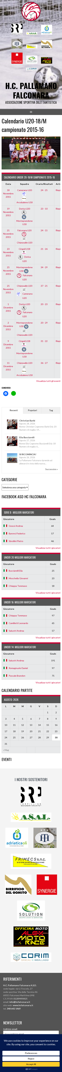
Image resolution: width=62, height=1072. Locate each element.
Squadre (24, 184)
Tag (51, 410)
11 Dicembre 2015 (8, 366)
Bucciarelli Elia (16, 570)
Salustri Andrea (16, 630)
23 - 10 (44, 208)
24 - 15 (44, 230)
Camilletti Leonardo (18, 623)
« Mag (6, 750)
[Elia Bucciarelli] (12, 445)
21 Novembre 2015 (8, 233)
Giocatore (8, 519)
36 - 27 (44, 363)
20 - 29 (44, 322)
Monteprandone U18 (24, 222)
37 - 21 (44, 285)
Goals (52, 519)
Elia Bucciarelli (26, 437)
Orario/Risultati (44, 184)
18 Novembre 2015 (8, 193)
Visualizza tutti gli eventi (48, 381)
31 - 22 (44, 341)
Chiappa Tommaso (18, 586)
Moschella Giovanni (18, 578)
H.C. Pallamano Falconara (31, 90)
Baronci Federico (17, 533)
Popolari (32, 410)
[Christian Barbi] (12, 429)
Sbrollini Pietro (16, 541)
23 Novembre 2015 (8, 252)
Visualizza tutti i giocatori (48, 548)
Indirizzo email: (10, 1029)
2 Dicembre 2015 (8, 326)
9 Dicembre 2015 (8, 344)
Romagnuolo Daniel (18, 668)
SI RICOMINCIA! (27, 454)
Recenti (14, 410)
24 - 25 (44, 190)
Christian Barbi (27, 420)
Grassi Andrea (16, 526)
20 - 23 (44, 304)
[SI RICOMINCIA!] (12, 462)
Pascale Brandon (17, 675)
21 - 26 (44, 249)
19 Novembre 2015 (8, 212)
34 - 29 (44, 267)
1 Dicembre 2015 (8, 307)
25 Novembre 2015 (8, 270)
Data (8, 184)
